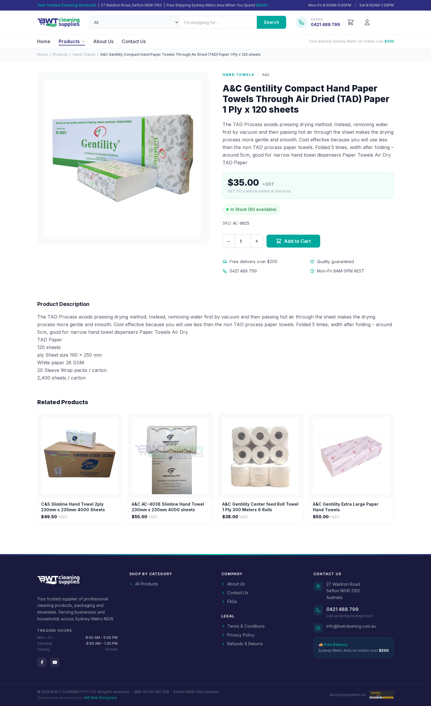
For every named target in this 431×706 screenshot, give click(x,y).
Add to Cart (297, 241)
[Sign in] (367, 22)
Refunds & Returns (245, 643)
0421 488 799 (342, 609)
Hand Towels (84, 54)
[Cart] (351, 22)
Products (69, 41)
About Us (103, 41)
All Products (146, 583)
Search (271, 22)
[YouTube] (55, 662)
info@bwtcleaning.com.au (351, 626)
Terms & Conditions (246, 626)
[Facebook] (42, 662)
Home (43, 41)
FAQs (232, 601)
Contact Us (134, 41)
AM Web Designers (100, 697)
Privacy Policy (240, 634)
